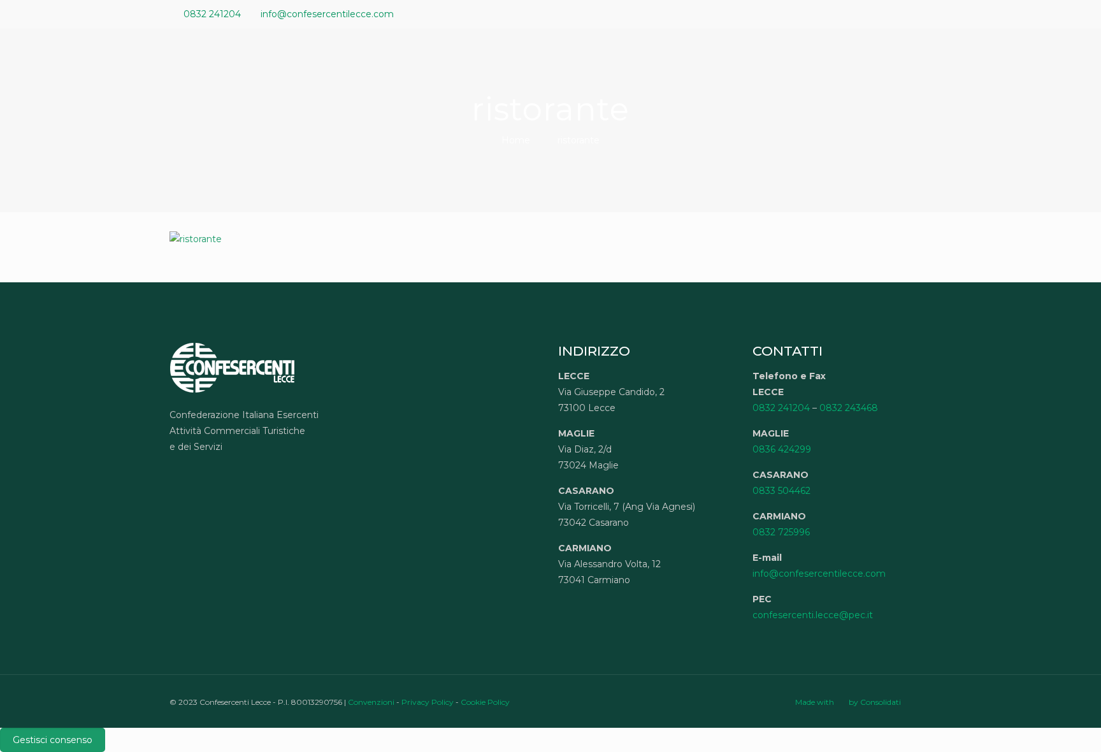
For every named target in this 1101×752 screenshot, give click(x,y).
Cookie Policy (485, 702)
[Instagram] (925, 14)
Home (515, 140)
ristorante (579, 140)
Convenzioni (371, 702)
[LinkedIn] (907, 14)
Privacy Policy (427, 702)
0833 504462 (781, 490)
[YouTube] (890, 14)
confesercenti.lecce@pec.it (812, 615)
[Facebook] (873, 14)
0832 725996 (781, 532)
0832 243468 (848, 408)
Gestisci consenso (52, 740)
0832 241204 (212, 14)
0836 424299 (781, 449)
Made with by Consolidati (848, 702)
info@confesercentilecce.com (327, 14)
